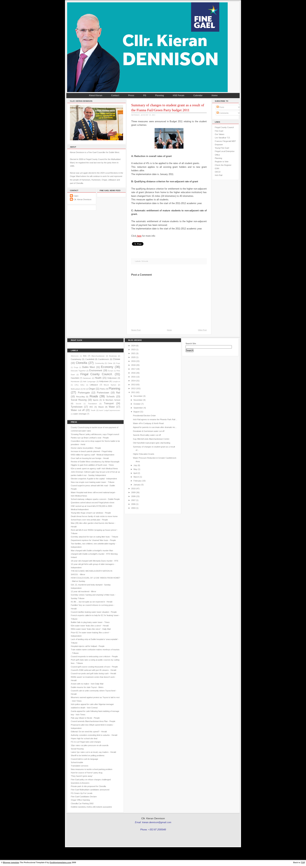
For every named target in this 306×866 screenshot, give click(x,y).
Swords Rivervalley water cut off (147, 435)
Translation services (79, 766)
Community (99, 363)
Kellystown (104, 381)
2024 (133, 346)
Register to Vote (221, 161)
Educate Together (78, 371)
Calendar (198, 95)
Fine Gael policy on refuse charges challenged (91, 779)
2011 (133, 392)
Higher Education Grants (143, 454)
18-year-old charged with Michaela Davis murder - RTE (94, 561)
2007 (133, 500)
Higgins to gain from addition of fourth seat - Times (92, 465)
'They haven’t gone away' (82, 776)
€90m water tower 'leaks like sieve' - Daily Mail (90, 629)
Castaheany (76, 359)
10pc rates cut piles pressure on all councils (90, 745)
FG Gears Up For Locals (81, 793)
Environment (95, 370)
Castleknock (103, 359)
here (138, 236)
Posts (221, 107)
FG (144, 95)
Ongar (92, 388)
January (137, 485)
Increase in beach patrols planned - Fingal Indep (91, 451)
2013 (133, 384)
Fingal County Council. (96, 374)
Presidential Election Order (144, 415)
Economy (107, 367)
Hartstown (87, 378)
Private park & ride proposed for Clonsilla (88, 786)
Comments (224, 113)
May (135, 469)
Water (112, 406)
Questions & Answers (80, 783)
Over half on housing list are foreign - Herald (90, 458)
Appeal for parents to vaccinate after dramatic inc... (155, 427)
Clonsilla (81, 363)
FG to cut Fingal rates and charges (86, 742)
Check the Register (223, 165)
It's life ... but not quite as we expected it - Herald (91, 602)
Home (215, 95)
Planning (159, 95)
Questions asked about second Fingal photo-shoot (92, 502)
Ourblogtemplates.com (60, 862)
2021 (133, 353)
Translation (92, 404)
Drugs (76, 367)
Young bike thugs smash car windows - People (91, 513)
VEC (91, 407)
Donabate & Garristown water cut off (148, 431)
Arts (85, 356)
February (137, 481)
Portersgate (84, 392)
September (138, 408)
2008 (133, 496)
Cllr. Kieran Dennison (82, 199)
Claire (75, 196)
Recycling (80, 397)
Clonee (116, 359)
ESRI (217, 168)
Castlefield (89, 359)
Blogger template (11, 862)
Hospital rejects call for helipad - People (87, 646)
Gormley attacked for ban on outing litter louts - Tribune (94, 537)
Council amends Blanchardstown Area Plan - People (93, 721)
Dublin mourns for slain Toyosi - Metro (87, 687)
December (138, 396)
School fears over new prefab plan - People (89, 520)
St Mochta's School (111, 400)
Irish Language (89, 381)
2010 (133, 488)
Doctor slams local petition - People (86, 448)
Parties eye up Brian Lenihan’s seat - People (90, 438)
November (138, 400)
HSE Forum (178, 95)
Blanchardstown (98, 356)
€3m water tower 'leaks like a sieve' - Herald (90, 626)
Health (98, 378)
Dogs (118, 363)
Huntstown (75, 381)
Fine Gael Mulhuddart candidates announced (90, 790)
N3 (84, 389)
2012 (133, 388)
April (135, 473)
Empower (219, 144)
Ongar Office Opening (80, 800)
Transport (109, 403)
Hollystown (112, 378)
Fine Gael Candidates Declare (84, 797)
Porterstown (103, 392)
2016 (133, 373)
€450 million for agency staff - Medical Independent (92, 455)
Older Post (202, 330)
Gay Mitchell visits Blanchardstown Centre (151, 439)
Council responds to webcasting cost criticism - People (94, 656)
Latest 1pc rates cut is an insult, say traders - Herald (93, 752)
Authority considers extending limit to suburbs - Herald (94, 735)
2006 (133, 504)
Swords (78, 404)
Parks (102, 389)
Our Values (219, 134)
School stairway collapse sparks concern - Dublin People (95, 499)
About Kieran (95, 95)
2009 (133, 492)
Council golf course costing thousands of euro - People (94, 667)
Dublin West (88, 367)
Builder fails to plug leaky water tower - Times (90, 622)
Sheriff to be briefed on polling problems (87, 755)
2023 (133, 349)
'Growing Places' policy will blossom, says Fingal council (95, 434)
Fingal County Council (224, 127)
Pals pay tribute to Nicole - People (85, 718)
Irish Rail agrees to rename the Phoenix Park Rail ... (155, 419)
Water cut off (78, 410)
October (137, 404)
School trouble (77, 762)
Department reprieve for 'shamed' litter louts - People (93, 540)
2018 (133, 365)
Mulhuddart (75, 389)
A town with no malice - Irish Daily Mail (87, 684)
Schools (144, 261)
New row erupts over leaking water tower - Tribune (92, 482)
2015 (133, 377)
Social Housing (79, 400)
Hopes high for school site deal (84, 738)
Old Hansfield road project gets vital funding (151, 443)
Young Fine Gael (222, 148)
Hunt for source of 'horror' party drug (86, 773)
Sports (95, 400)
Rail (118, 392)
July (135, 465)
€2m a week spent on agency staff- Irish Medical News (94, 468)
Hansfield (75, 378)
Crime (110, 363)
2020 (133, 357)
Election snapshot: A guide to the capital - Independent (94, 479)
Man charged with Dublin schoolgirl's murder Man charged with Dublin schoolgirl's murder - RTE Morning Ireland (94, 553)
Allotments (75, 356)
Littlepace (94, 385)
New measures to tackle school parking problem (91, 769)
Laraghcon (116, 381)
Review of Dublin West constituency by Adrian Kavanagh (95, 462)
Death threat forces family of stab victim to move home (94, 516)
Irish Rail (218, 175)
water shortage (79, 414)
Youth (93, 410)
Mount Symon (110, 385)
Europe (110, 371)
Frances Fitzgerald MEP (225, 141)
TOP (303, 862)
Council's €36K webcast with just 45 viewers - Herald (93, 670)
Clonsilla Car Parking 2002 (82, 803)
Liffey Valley (80, 385)
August (136, 412)
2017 (133, 369)
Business (113, 356)
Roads (94, 396)
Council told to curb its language (84, 759)
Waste (101, 407)
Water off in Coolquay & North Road (148, 423)
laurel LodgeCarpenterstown (109, 410)
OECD (217, 172)
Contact (115, 95)
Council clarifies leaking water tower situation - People (94, 612)
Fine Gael (219, 131)
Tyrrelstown (77, 406)
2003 (133, 508)
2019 (133, 361)
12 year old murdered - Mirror (83, 591)
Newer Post (136, 330)
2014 (133, 381)
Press (131, 95)
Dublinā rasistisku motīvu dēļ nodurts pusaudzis (91, 807)
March (136, 477)
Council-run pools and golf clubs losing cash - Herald (93, 673)
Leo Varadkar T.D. (222, 138)
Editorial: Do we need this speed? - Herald (89, 731)
